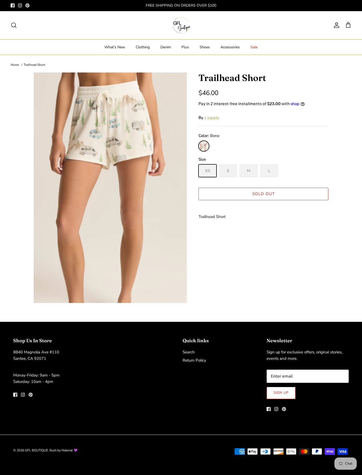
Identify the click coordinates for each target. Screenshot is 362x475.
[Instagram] (20, 5)
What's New (114, 47)
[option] (110, 187)
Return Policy (194, 360)
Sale (254, 47)
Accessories (230, 47)
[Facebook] (13, 5)
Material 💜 (69, 450)
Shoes (205, 47)
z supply (211, 117)
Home (15, 65)
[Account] (335, 25)
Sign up (281, 392)
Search (189, 352)
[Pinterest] (27, 5)
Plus (185, 47)
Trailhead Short (34, 65)
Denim (165, 47)
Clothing (143, 47)
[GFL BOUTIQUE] (181, 25)
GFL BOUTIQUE (36, 450)
